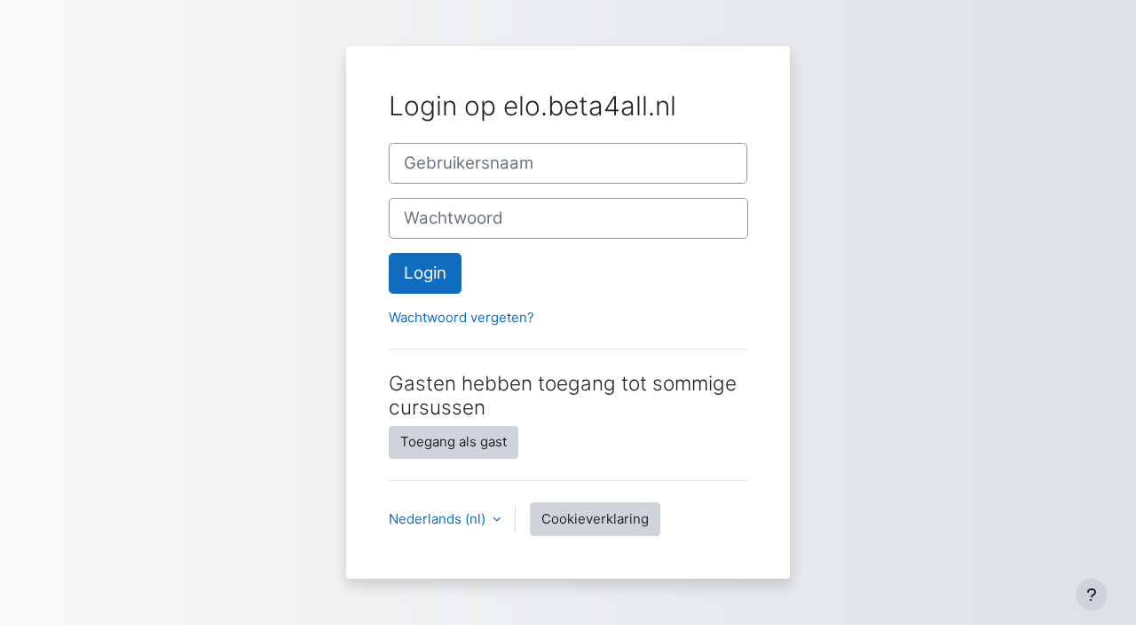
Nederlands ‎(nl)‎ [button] (439, 518)
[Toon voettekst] (1092, 595)
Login (425, 273)
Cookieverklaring (595, 518)
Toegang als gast (453, 441)
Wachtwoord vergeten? (461, 317)
